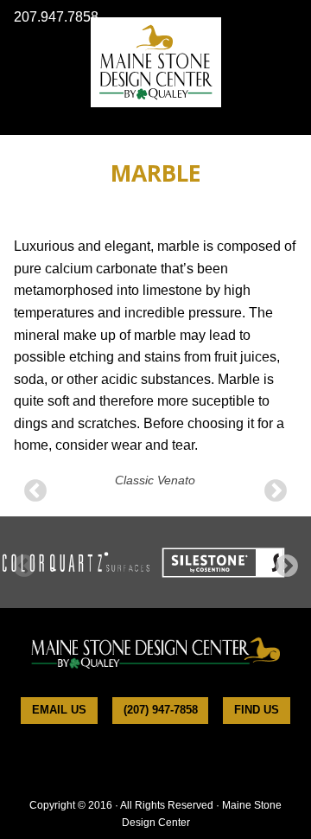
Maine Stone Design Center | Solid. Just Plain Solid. (156, 62)
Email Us (59, 709)
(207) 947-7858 (161, 709)
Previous (35, 491)
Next (276, 491)
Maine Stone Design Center (155, 652)
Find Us (256, 709)
